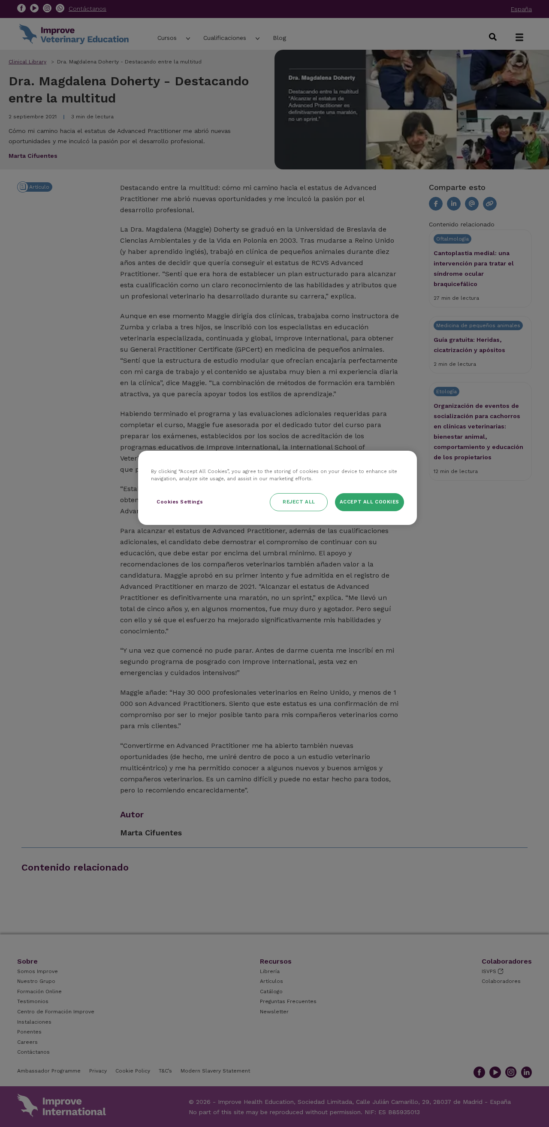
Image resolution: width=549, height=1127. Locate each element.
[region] (277, 488)
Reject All (299, 502)
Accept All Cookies (369, 502)
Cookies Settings (180, 502)
